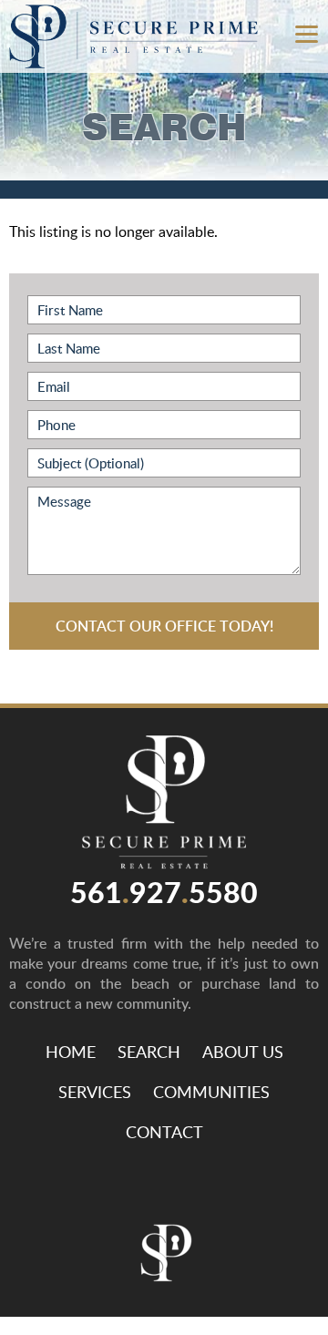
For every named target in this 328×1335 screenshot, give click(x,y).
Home (71, 1052)
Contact (164, 1132)
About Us (242, 1052)
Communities (211, 1092)
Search (149, 1052)
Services (94, 1092)
